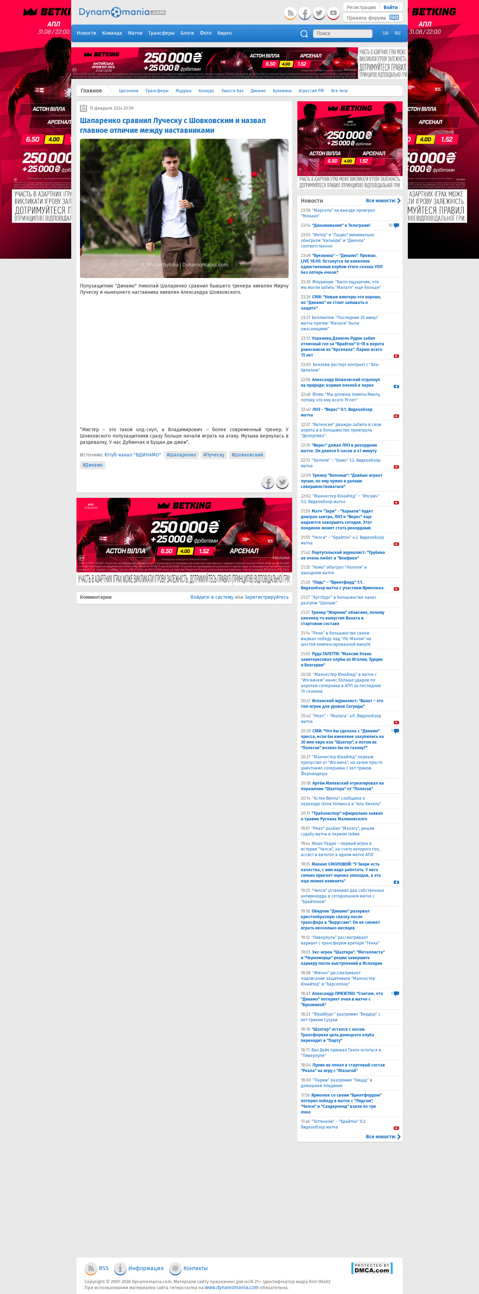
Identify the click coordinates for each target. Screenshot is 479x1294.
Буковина (282, 90)
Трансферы (157, 90)
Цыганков (129, 90)
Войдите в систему (212, 597)
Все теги (339, 90)
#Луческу (213, 455)
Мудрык (183, 90)
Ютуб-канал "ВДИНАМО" (132, 455)
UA (386, 33)
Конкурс (206, 90)
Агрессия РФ (311, 90)
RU (397, 33)
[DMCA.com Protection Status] (372, 1273)
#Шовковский (247, 455)
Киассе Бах (233, 90)
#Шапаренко (181, 455)
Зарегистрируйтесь (267, 597)
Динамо (258, 90)
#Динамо (93, 465)
